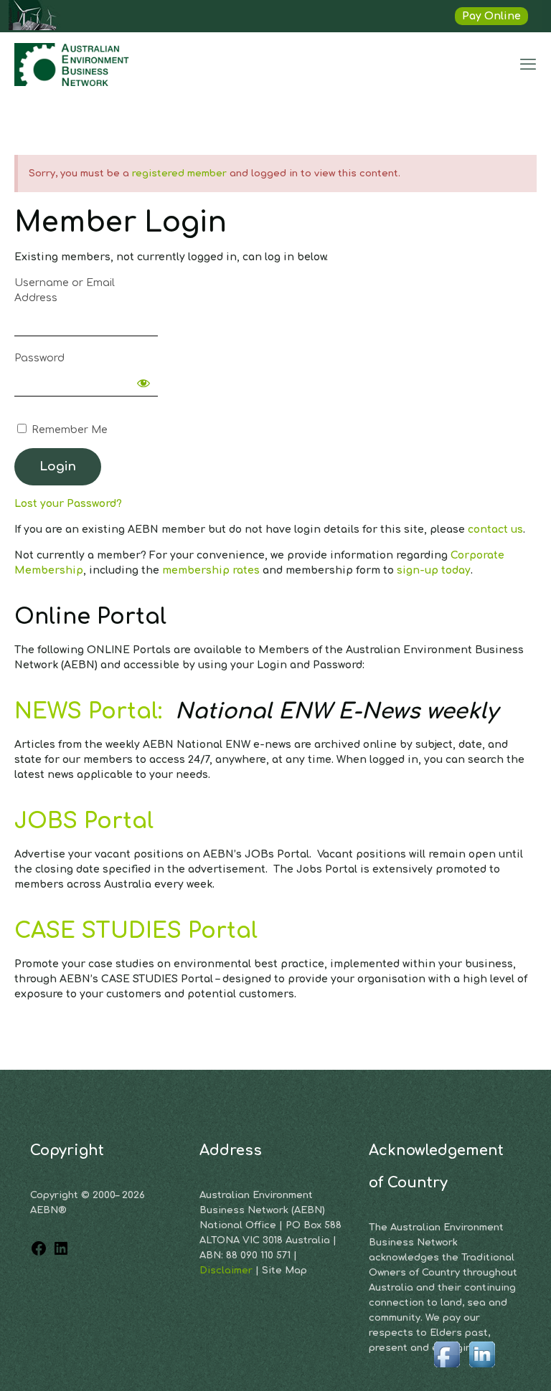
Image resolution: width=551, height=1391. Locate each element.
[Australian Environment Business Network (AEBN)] (73, 64)
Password (39, 358)
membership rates (211, 570)
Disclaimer (227, 1271)
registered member (179, 173)
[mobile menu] (528, 64)
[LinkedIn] (61, 1253)
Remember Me (68, 429)
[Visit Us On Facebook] (446, 1368)
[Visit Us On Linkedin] (481, 1368)
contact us (495, 529)
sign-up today (434, 570)
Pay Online (491, 16)
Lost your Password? (68, 503)
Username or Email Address (64, 290)
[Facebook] (38, 1253)
